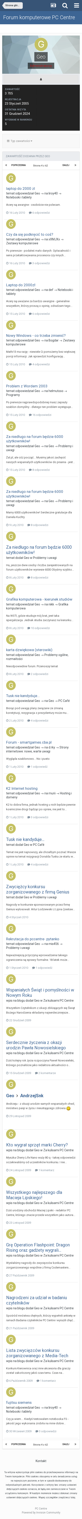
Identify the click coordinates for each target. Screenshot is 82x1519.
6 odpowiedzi (41, 212)
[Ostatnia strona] (75, 165)
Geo (37, 193)
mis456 (54, 944)
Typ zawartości (20, 141)
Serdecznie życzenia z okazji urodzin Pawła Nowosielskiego (36, 1045)
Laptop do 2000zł (20, 285)
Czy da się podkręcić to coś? (29, 234)
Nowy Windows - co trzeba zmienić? (36, 335)
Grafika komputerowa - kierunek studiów (39, 599)
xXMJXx (54, 239)
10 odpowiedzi (40, 628)
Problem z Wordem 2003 (26, 386)
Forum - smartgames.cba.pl (29, 742)
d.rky (52, 747)
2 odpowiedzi (39, 674)
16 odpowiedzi (41, 414)
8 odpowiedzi (41, 469)
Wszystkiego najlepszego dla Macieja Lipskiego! (34, 1195)
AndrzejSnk (32, 1095)
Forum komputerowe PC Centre (39, 17)
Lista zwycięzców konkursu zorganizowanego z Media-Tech (37, 1353)
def (51, 290)
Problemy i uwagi (45, 558)
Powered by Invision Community (41, 1512)
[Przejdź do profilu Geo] (11, 178)
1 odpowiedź (38, 766)
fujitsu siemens (19, 1402)
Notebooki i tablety (19, 197)
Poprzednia (18, 165)
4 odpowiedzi (41, 364)
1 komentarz (46, 1170)
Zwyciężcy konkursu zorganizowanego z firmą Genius (37, 889)
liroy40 (53, 193)
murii (52, 793)
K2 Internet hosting (22, 788)
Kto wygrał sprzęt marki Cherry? (37, 1145)
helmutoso (56, 391)
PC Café (64, 701)
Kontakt (41, 1461)
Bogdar (54, 340)
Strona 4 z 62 (41, 165)
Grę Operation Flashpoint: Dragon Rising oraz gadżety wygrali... (38, 1247)
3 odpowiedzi (41, 263)
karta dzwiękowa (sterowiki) (29, 650)
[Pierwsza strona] (6, 165)
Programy (13, 395)
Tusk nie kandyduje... (23, 696)
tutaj (73, 1497)
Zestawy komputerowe (22, 243)
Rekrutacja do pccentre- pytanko (32, 939)
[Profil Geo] (41, 79)
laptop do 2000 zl (20, 188)
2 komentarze (47, 1073)
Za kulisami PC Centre (58, 1000)
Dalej (66, 165)
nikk (51, 604)
